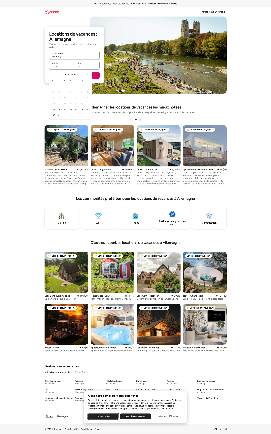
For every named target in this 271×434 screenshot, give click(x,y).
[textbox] (61, 66)
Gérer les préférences (168, 416)
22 (87, 103)
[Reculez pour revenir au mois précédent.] (54, 74)
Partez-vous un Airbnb (213, 11)
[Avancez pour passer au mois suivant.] (87, 74)
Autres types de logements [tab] (57, 372)
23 (54, 109)
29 (87, 109)
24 (59, 109)
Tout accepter (103, 416)
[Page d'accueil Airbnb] (52, 11)
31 (59, 115)
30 (54, 115)
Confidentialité (71, 429)
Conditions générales (90, 429)
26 (70, 109)
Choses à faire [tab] (81, 372)
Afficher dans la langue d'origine (162, 3)
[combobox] (74, 56)
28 (82, 109)
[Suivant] (140, 119)
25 (65, 109)
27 (76, 109)
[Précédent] (130, 119)
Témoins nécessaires (135, 416)
